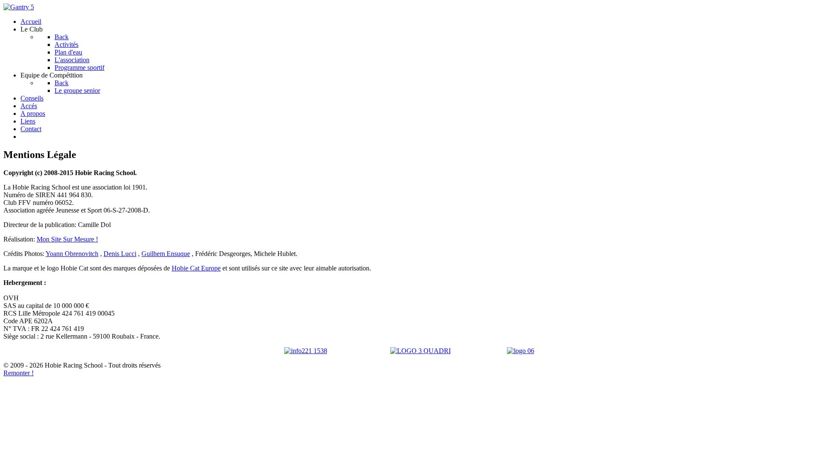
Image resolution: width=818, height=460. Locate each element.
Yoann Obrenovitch (72, 253)
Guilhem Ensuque (165, 253)
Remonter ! (18, 373)
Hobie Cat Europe (196, 268)
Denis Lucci (120, 253)
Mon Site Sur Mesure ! (67, 239)
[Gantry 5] (18, 7)
